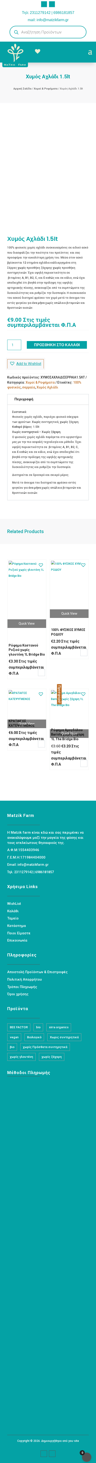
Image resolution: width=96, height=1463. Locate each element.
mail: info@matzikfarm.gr (48, 20)
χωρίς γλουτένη (21, 1056)
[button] (25, 363)
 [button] (41, 672)
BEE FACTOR (19, 1027)
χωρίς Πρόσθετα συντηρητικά (45, 1047)
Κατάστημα (16, 926)
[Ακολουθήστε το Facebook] (44, 4)
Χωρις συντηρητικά (64, 1037)
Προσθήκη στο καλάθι (57, 345)
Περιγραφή (23, 399)
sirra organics (59, 1027)
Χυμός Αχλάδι (47, 387)
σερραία (28, 387)
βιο (12, 1047)
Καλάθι (13, 911)
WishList (14, 904)
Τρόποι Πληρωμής (22, 987)
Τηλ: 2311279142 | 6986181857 (48, 13)
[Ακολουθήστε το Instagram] (52, 4)
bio (38, 1027)
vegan (14, 1037)
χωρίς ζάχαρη (51, 1056)
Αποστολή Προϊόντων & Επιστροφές (37, 972)
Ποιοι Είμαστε (19, 933)
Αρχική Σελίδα (22, 88)
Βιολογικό (34, 1037)
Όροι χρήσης (17, 994)
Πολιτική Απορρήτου (24, 979)
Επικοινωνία (17, 940)
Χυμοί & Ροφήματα (46, 88)
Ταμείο (13, 918)
